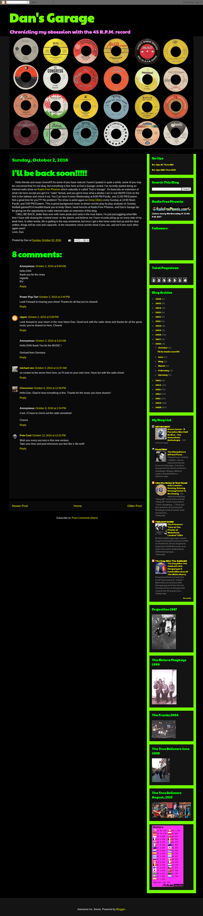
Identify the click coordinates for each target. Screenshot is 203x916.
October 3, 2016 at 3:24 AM (51, 340)
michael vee (27, 368)
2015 (158, 380)
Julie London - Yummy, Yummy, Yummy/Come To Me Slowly (176, 489)
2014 (158, 384)
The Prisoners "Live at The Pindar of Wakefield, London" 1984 (175, 530)
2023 (158, 312)
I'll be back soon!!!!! (168, 351)
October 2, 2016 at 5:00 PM (43, 317)
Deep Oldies (95, 200)
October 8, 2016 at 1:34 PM (51, 408)
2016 (158, 343)
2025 (158, 303)
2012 (158, 393)
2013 (158, 389)
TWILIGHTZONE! (164, 521)
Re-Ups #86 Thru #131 (164, 169)
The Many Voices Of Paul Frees (176, 453)
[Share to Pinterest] (87, 240)
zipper (23, 317)
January (163, 374)
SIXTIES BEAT (162, 426)
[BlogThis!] (78, 240)
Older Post (134, 506)
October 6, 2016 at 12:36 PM (50, 388)
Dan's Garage (52, 17)
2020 (158, 325)
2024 (158, 307)
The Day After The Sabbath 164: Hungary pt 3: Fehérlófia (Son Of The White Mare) (177, 569)
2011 (158, 398)
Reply (23, 286)
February (163, 370)
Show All (187, 598)
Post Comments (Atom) (85, 518)
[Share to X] (81, 240)
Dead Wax (161, 449)
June (161, 356)
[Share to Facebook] (84, 240)
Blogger (120, 909)
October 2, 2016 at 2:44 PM (54, 297)
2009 (158, 407)
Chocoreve (26, 388)
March (162, 365)
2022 (158, 316)
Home (78, 506)
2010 (158, 402)
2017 (158, 339)
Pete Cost (25, 435)
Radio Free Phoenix (49, 189)
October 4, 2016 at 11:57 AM (51, 368)
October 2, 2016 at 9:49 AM (51, 266)
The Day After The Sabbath (171, 560)
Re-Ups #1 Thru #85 (163, 164)
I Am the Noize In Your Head (171, 482)
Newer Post (20, 506)
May (161, 361)
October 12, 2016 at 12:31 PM (49, 435)
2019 (158, 330)
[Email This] (75, 240)
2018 (158, 334)
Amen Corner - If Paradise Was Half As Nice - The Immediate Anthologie (177, 435)
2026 (158, 298)
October (163, 347)
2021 (158, 321)
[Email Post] (69, 240)
